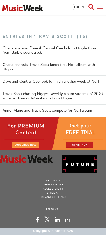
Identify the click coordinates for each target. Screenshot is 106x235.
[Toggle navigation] (100, 6)
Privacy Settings (53, 197)
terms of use (53, 184)
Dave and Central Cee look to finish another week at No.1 (51, 81)
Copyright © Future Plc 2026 (53, 231)
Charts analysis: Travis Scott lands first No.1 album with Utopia (49, 66)
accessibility (53, 188)
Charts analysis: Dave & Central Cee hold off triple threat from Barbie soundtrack (50, 50)
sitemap (53, 192)
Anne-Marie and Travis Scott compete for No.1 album (47, 110)
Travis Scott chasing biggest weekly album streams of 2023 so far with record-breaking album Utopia (53, 95)
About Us (53, 180)
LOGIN (79, 7)
